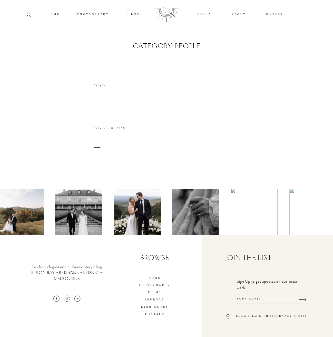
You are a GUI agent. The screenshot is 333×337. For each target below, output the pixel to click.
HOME (54, 14)
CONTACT (274, 14)
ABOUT (239, 14)
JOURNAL (204, 14)
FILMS (133, 14)
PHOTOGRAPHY (93, 14)
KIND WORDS (155, 306)
